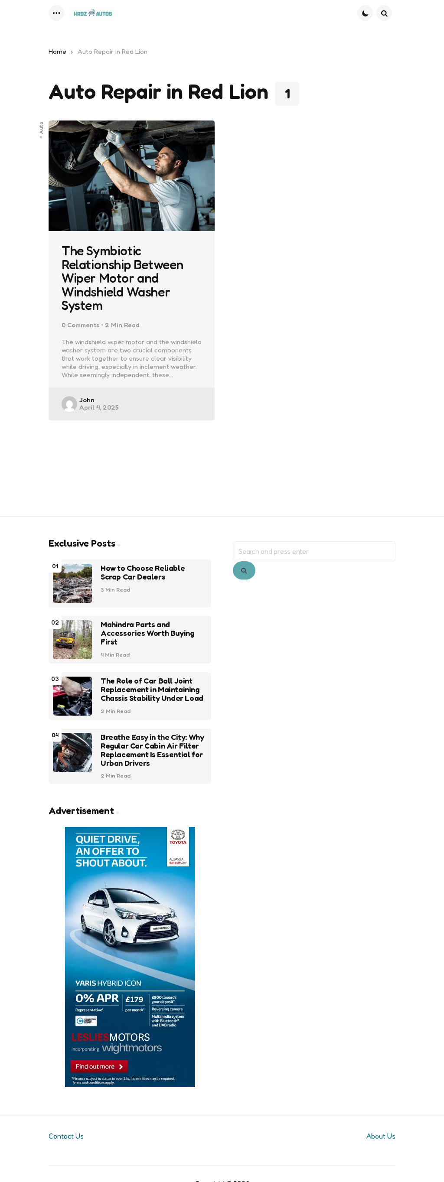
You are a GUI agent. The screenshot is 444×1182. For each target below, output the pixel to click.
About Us (380, 1136)
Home (57, 51)
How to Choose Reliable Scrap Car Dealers (143, 572)
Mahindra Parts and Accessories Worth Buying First (147, 633)
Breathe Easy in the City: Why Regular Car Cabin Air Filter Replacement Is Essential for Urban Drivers (152, 750)
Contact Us (66, 1136)
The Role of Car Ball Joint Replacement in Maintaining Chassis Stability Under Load (152, 689)
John (87, 400)
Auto (41, 127)
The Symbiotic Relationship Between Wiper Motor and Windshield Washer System (122, 278)
